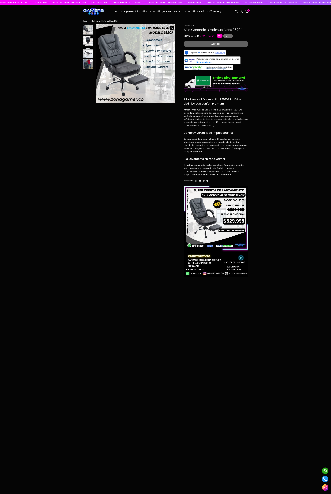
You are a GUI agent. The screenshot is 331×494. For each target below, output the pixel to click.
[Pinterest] (203, 180)
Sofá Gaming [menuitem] (214, 11)
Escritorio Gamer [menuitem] (181, 11)
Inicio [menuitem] (116, 11)
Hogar (85, 21)
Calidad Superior (161, 2)
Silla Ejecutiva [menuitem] (164, 11)
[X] (200, 180)
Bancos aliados (204, 62)
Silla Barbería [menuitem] (198, 11)
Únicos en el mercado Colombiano (95, 2)
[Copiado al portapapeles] (207, 180)
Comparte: (188, 181)
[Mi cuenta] (241, 11)
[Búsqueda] (236, 11)
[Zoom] (172, 28)
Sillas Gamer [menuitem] (148, 11)
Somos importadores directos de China (132, 2)
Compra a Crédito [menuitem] (130, 11)
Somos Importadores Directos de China (36, 2)
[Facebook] (196, 180)
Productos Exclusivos (67, 2)
